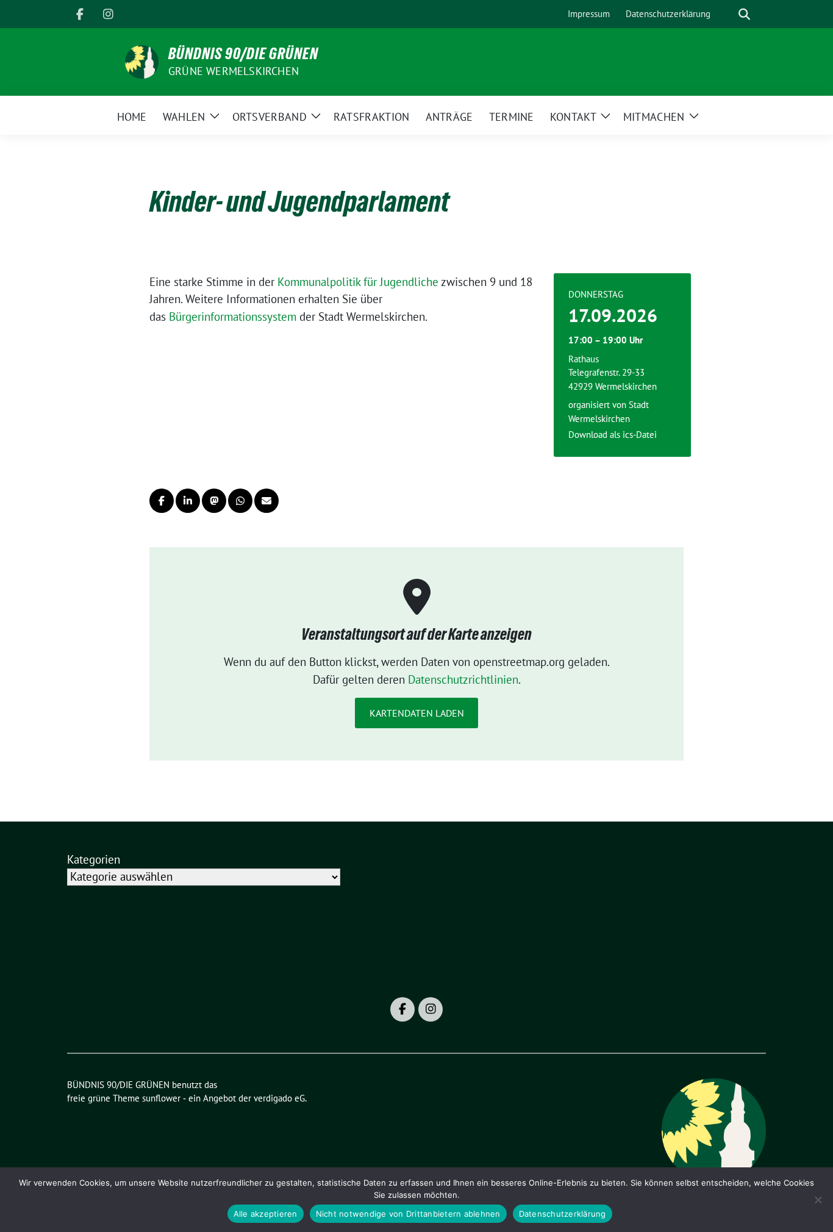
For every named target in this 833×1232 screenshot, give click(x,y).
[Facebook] (80, 14)
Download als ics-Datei (612, 434)
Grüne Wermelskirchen (233, 71)
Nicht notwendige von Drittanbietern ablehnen (408, 1214)
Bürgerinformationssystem (232, 316)
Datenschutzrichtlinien (463, 679)
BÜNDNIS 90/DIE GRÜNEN (243, 54)
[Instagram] (108, 14)
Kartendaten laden (417, 713)
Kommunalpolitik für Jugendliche (357, 281)
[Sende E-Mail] (266, 501)
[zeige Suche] (744, 14)
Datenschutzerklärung (562, 1214)
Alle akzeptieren (266, 1214)
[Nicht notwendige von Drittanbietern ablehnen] (818, 1200)
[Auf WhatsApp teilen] (240, 501)
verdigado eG (279, 1098)
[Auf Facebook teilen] (161, 501)
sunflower (161, 1098)
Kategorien (93, 859)
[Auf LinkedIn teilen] (188, 501)
